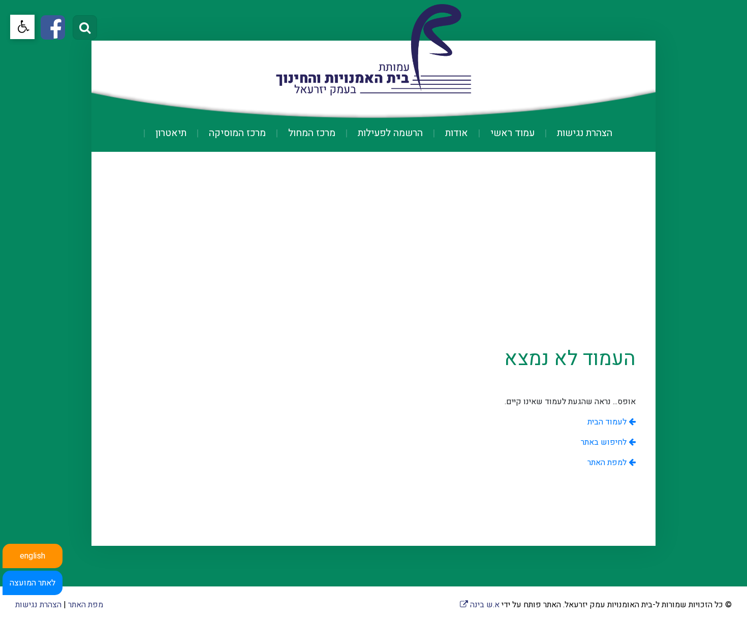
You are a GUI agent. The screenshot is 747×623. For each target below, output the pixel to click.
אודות (455, 133)
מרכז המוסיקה (236, 133)
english (32, 556)
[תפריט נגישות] (22, 27)
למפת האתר (608, 462)
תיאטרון (169, 133)
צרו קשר (373, 164)
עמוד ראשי (511, 133)
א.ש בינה (480, 605)
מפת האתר (85, 605)
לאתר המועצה (32, 583)
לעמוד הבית (608, 422)
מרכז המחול (310, 133)
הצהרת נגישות (583, 133)
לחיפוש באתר (605, 442)
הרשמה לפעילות (389, 133)
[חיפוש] (85, 27)
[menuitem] (574, 133)
